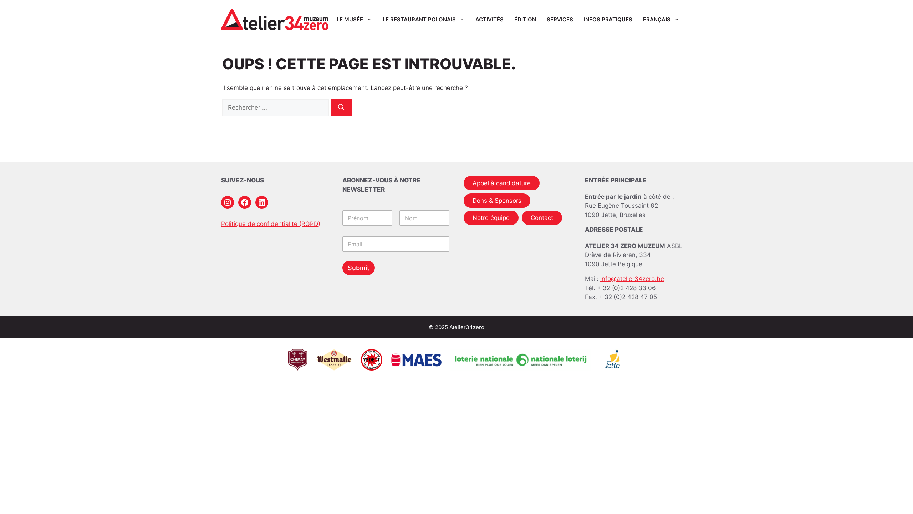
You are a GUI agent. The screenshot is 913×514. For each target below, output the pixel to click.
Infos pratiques (608, 19)
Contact (542, 217)
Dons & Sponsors (497, 200)
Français (656, 19)
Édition (525, 19)
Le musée (350, 19)
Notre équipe (491, 217)
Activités (489, 19)
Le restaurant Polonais (419, 19)
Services (560, 19)
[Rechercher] (341, 107)
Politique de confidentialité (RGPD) (270, 223)
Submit (358, 268)
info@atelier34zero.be (632, 278)
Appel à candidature (502, 183)
